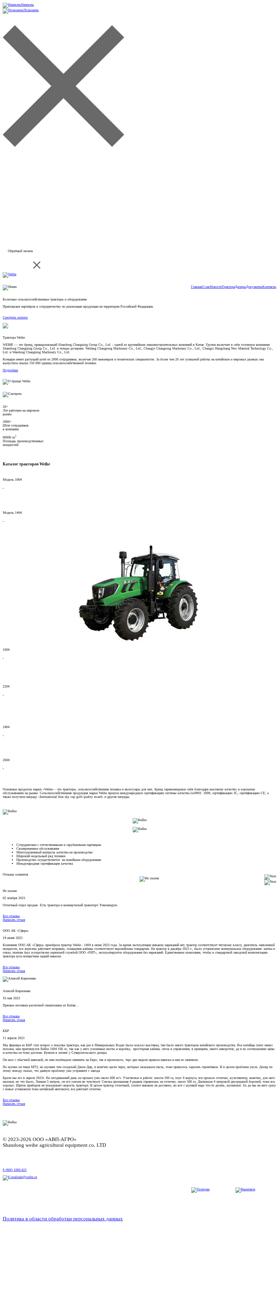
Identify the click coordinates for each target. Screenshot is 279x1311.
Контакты (269, 287)
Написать (27, 4)
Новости (216, 287)
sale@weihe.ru (27, 1177)
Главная (196, 287)
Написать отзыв (14, 920)
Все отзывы (11, 916)
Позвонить (31, 10)
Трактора (228, 287)
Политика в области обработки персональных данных (63, 1218)
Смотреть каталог (15, 317)
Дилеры (240, 287)
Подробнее (10, 370)
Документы (254, 287)
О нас (206, 287)
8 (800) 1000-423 (15, 1170)
